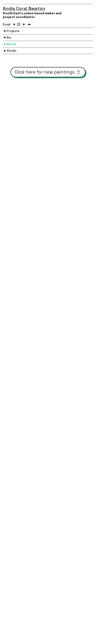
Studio (11, 51)
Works (11, 44)
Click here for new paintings (45, 72)
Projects (13, 31)
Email (6, 24)
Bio (9, 38)
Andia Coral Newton (24, 8)
